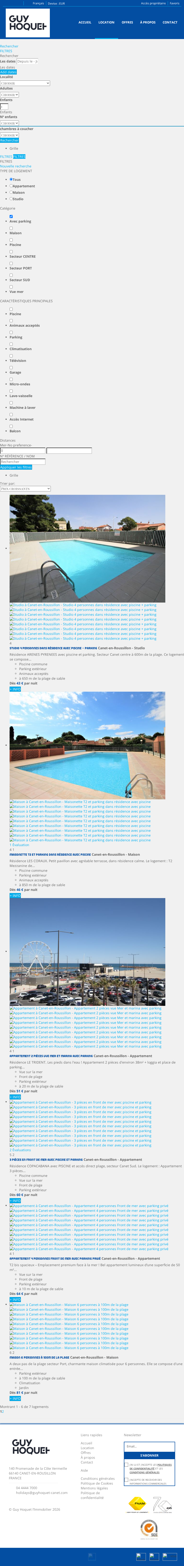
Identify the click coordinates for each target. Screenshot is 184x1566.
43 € (20, 683)
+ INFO (15, 689)
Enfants (6, 99)
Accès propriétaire (153, 3)
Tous (17, 179)
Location (106, 22)
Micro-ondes (20, 384)
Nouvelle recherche (15, 166)
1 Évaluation (19, 845)
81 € (20, 1392)
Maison (19, 192)
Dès (13, 683)
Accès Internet (22, 419)
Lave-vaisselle (21, 395)
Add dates (8, 72)
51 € (20, 1091)
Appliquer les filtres (16, 467)
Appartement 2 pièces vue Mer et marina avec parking (51, 1056)
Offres (127, 22)
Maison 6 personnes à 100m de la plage (39, 1357)
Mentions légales (94, 1488)
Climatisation (21, 349)
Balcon (15, 431)
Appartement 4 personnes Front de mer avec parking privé (55, 1258)
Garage (15, 372)
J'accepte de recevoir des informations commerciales (148, 1481)
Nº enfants (8, 116)
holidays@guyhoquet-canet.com (42, 1492)
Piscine (15, 244)
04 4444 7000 (26, 1488)
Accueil (85, 22)
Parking (16, 337)
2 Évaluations (20, 1150)
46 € (20, 889)
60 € (20, 1194)
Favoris (174, 3)
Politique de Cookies (97, 1483)
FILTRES (6, 51)
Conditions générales (98, 1478)
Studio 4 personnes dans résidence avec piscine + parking (53, 648)
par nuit (30, 683)
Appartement (24, 186)
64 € (20, 1293)
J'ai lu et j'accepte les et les (151, 1468)
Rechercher (9, 46)
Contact (170, 22)
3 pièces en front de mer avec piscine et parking (46, 1160)
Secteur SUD (20, 280)
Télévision (18, 360)
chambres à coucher (16, 128)
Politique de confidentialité (92, 1495)
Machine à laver (22, 407)
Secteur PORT (21, 268)
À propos (147, 22)
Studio (18, 199)
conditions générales (145, 1472)
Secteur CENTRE (23, 256)
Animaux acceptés (25, 325)
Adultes (6, 88)
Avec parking (20, 221)
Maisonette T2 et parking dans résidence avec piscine (50, 854)
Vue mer (16, 291)
